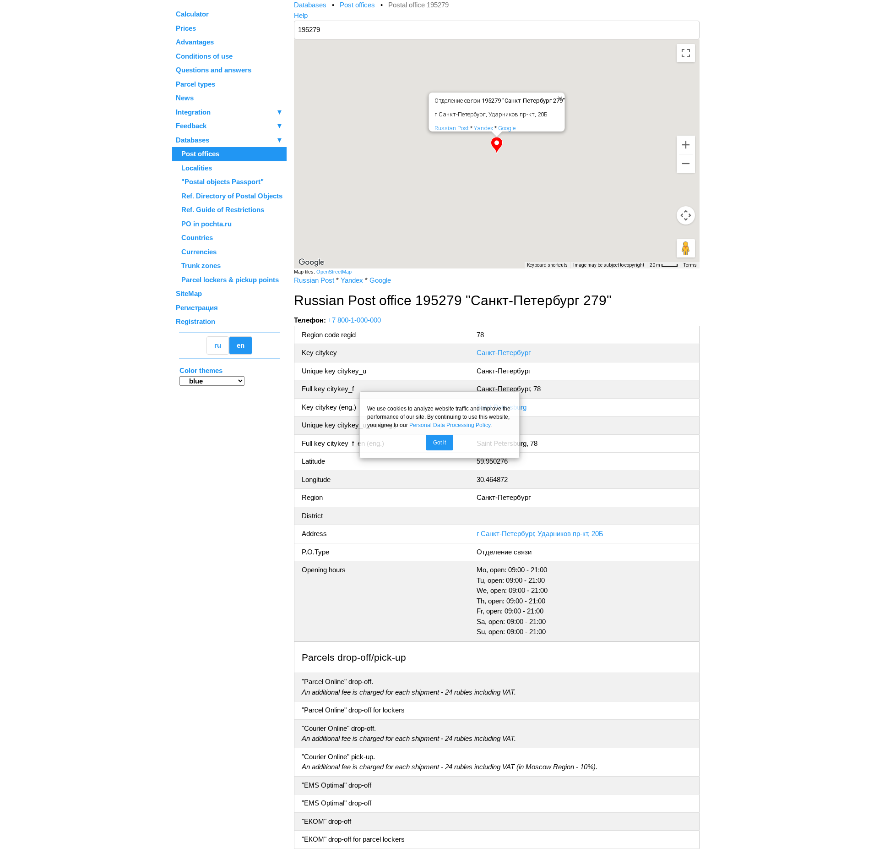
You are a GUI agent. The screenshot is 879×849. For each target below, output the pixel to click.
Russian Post (451, 128)
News (185, 98)
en (240, 345)
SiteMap (189, 293)
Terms (690, 265)
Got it (439, 442)
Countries (194, 237)
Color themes (200, 370)
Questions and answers (213, 70)
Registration (195, 321)
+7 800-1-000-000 (354, 320)
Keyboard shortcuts (547, 265)
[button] (497, 145)
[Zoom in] (686, 145)
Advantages (195, 42)
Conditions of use (204, 56)
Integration (229, 112)
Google (506, 128)
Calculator (192, 14)
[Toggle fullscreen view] (686, 53)
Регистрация (197, 308)
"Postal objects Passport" (220, 182)
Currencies (196, 252)
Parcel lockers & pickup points (227, 280)
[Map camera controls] (686, 215)
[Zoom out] (686, 163)
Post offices (197, 154)
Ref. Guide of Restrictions (220, 210)
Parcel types (195, 84)
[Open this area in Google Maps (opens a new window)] (311, 262)
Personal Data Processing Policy (449, 425)
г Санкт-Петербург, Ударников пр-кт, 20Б (540, 533)
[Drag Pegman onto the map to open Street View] (686, 248)
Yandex (483, 128)
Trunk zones (198, 265)
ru (217, 345)
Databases (192, 140)
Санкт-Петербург (504, 352)
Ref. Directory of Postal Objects (229, 196)
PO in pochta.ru (204, 224)
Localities (194, 168)
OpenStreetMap (334, 271)
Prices (186, 28)
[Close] (559, 97)
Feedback (229, 126)
